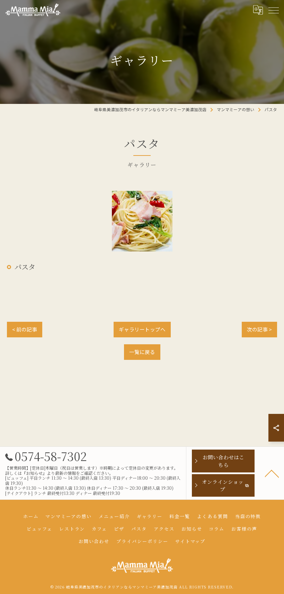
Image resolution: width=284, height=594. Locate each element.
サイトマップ (190, 541)
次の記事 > (259, 329)
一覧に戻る (142, 351)
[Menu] (273, 9)
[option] (142, 221)
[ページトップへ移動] (272, 473)
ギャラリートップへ (142, 329)
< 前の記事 (24, 329)
